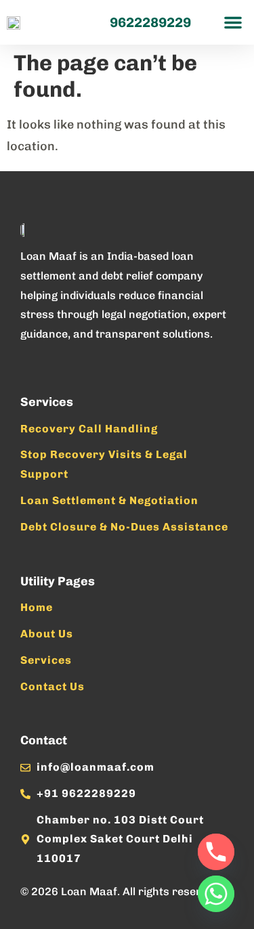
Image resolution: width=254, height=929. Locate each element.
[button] (233, 22)
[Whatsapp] (216, 894)
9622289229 (150, 22)
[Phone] (216, 852)
